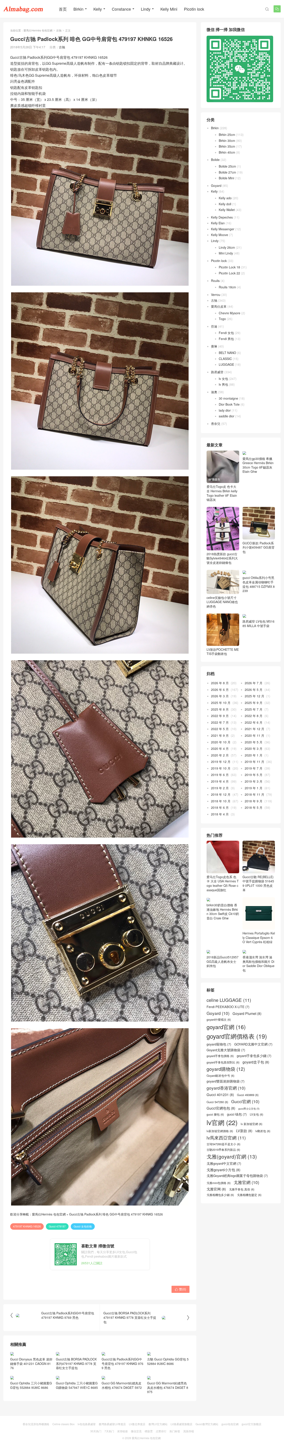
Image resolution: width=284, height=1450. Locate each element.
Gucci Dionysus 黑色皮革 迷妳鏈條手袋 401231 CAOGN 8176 (31, 1363)
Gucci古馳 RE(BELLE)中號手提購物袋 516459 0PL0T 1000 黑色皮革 (258, 883)
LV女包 (256, 1114)
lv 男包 (223, 384)
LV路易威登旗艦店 (181, 1424)
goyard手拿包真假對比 (223, 1062)
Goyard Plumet (247, 1013)
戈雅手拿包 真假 (241, 1189)
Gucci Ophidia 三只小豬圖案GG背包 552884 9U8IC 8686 (31, 1385)
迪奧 (214, 392)
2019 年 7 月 (253, 768)
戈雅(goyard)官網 (232, 1156)
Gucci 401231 (220, 1094)
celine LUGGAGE (229, 1000)
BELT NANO (227, 352)
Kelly (97, 9)
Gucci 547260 (217, 1102)
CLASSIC (225, 358)
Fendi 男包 (226, 338)
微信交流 (136, 1431)
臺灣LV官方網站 (158, 1424)
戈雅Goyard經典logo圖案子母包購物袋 (237, 1175)
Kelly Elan (218, 223)
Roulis (215, 280)
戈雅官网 (216, 1189)
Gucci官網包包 (221, 1108)
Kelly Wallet (227, 209)
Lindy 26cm (227, 247)
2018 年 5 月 (253, 807)
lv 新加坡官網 (251, 1124)
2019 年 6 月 (220, 774)
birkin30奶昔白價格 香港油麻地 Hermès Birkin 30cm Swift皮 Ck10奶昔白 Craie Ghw (223, 911)
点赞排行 (161, 1431)
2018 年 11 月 (254, 794)
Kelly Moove (219, 235)
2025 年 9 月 (253, 702)
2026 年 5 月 (253, 689)
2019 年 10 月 (221, 768)
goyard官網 (226, 1027)
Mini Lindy (226, 253)
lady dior (225, 410)
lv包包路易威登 (87, 1424)
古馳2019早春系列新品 (223, 1150)
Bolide (215, 159)
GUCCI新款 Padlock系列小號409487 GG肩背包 (258, 547)
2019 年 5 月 (253, 774)
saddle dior (226, 416)
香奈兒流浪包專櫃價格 (36, 1424)
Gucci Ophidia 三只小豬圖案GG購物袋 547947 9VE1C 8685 (77, 1385)
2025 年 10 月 (221, 702)
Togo (222, 319)
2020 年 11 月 (254, 735)
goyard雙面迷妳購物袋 (226, 1081)
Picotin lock (194, 9)
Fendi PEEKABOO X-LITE (228, 1006)
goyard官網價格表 (237, 1036)
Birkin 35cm (227, 146)
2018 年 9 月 (253, 801)
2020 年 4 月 (220, 748)
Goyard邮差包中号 (220, 1076)
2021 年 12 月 (254, 729)
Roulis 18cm (227, 287)
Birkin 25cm (227, 134)
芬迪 (214, 326)
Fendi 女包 (226, 332)
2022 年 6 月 (253, 722)
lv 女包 (223, 378)
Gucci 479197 (57, 1226)
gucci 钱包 (237, 1114)
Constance (121, 9)
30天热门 (95, 1431)
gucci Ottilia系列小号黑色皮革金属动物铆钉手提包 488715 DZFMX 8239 (259, 584)
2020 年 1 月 (253, 755)
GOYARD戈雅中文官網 (253, 1044)
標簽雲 (149, 1431)
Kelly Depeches (222, 217)
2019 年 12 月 (221, 761)
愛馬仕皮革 (219, 306)
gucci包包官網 (230, 1424)
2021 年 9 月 (220, 735)
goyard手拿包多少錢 (254, 1055)
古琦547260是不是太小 (223, 1144)
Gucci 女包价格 (83, 1226)
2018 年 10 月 (221, 801)
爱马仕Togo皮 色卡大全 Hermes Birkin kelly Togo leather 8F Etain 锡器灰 (222, 493)
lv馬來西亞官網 (226, 1138)
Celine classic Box (63, 1424)
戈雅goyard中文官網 (224, 1163)
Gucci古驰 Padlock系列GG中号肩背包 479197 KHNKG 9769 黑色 (122, 1363)
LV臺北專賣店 (137, 1424)
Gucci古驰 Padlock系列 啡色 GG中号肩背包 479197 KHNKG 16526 (116, 1214)
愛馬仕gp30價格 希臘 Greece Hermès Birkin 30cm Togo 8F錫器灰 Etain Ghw (258, 465)
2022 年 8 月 (253, 715)
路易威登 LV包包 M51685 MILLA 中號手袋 (258, 623)
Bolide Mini (226, 178)
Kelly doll (225, 204)
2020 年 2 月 (220, 755)
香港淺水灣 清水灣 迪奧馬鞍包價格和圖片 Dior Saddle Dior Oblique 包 (258, 963)
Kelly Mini (168, 9)
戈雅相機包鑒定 (249, 1195)
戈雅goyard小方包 (223, 1169)
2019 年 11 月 (254, 761)
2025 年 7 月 (253, 709)
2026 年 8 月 (220, 683)
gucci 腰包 (215, 1114)
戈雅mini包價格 (219, 1183)
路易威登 (217, 372)
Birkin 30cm (227, 140)
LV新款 (244, 1130)
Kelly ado (225, 198)
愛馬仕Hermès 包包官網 (38, 30)
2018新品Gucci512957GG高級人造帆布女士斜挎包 (223, 961)
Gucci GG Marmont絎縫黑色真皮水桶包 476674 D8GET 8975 (167, 1387)
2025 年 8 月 (220, 709)
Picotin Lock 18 (229, 267)
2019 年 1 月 (253, 788)
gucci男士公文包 (249, 1108)
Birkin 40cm (227, 152)
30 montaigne (228, 398)
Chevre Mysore (229, 313)
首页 (63, 9)
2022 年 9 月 (220, 715)
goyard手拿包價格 (220, 1056)
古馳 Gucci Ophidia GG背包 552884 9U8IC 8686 (168, 1361)
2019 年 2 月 (220, 788)
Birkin (78, 9)
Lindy (145, 9)
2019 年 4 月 (220, 781)
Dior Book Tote (229, 404)
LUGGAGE (226, 364)
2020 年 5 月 (253, 742)
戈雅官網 (246, 1182)
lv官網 (222, 1122)
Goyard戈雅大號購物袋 (226, 1050)
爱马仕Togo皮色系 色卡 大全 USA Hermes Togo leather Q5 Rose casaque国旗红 (223, 883)
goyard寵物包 (219, 1044)
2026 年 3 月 (220, 696)
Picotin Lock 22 (229, 273)
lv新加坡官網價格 (220, 1131)
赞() (180, 1289)
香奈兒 (215, 423)
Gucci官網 (245, 1101)
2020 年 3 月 (253, 748)
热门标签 (175, 1431)
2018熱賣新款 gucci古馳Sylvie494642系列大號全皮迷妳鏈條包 (222, 558)
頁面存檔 (188, 1431)
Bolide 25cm (227, 166)
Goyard (216, 185)
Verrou (215, 294)
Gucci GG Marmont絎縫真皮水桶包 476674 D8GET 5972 (122, 1385)
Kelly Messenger (222, 229)
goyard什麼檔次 (219, 1020)
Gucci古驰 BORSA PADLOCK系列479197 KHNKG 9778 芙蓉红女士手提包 (76, 1363)
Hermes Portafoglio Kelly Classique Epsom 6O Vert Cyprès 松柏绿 (259, 937)
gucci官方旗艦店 (251, 1424)
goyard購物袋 (226, 1069)
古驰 (58, 30)
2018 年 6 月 (220, 807)
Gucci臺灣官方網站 (206, 1424)
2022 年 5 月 (220, 729)
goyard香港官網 (226, 1088)
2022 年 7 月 (220, 722)
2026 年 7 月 (253, 683)
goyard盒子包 (256, 1062)
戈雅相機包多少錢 (220, 1195)
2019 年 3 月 (253, 781)
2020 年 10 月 (221, 742)
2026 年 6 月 (220, 689)
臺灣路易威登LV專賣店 (112, 1424)
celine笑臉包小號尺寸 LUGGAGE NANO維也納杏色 (222, 601)
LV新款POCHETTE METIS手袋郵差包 (223, 651)
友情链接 (122, 1431)
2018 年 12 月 (221, 794)
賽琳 (214, 346)
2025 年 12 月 (254, 696)
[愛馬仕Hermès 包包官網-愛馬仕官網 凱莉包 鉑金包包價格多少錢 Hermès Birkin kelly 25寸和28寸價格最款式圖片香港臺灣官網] (23, 8)
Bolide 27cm (227, 172)
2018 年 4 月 (220, 814)
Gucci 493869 (247, 1095)
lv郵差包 (262, 1131)
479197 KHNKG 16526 (27, 1226)
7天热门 (109, 1431)
